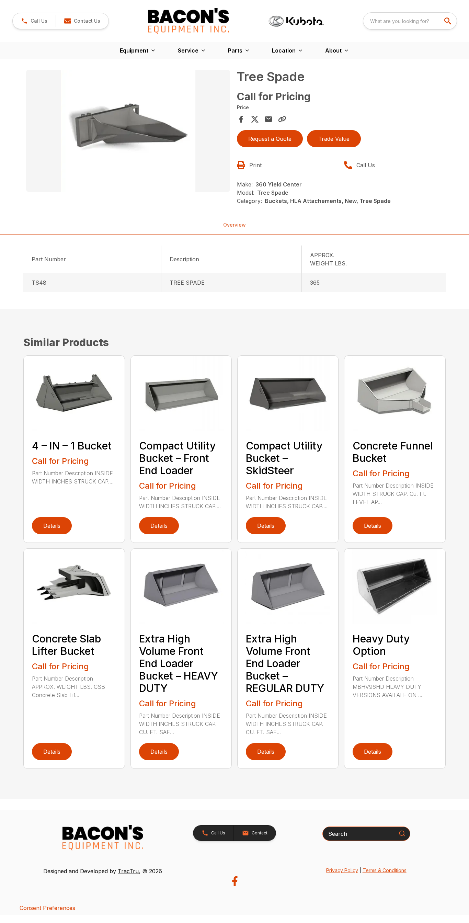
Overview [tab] (234, 225)
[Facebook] (235, 881)
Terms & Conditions (385, 870)
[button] (34, 21)
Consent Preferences (47, 907)
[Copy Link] (282, 119)
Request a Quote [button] (269, 138)
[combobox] (410, 21)
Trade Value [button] (334, 138)
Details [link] (51, 525)
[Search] (402, 833)
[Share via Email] (268, 119)
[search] (448, 21)
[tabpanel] (128, 132)
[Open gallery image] (128, 131)
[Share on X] (255, 119)
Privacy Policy (342, 870)
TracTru (128, 871)
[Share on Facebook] (241, 119)
